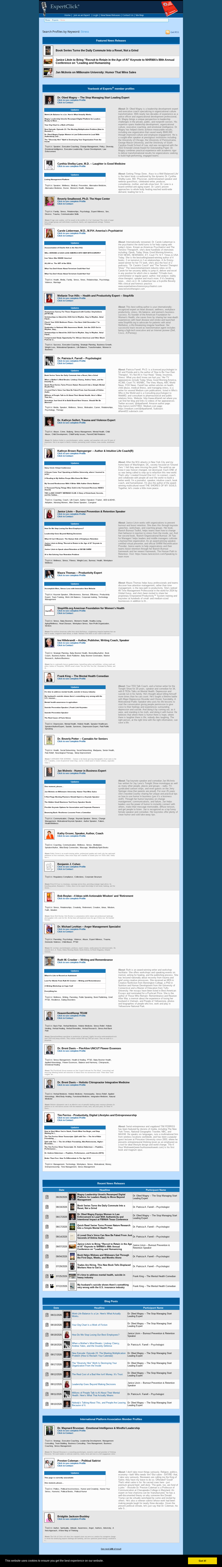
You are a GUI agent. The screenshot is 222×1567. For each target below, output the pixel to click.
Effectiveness (75, 594)
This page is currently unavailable (59, 1478)
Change (71, 818)
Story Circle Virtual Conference (58, 468)
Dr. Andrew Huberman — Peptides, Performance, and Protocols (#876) (74, 1153)
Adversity (107, 1528)
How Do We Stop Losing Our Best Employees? (64, 528)
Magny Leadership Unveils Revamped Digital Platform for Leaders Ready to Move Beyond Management (101, 1197)
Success (57, 345)
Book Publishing (100, 997)
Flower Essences (69, 1062)
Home (68, 15)
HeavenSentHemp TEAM (72, 1013)
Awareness (82, 1528)
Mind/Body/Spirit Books (98, 847)
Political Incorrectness (70, 1489)
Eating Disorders (68, 1000)
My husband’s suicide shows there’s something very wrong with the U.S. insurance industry (103, 1286)
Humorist (55, 1491)
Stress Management (82, 432)
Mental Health (98, 432)
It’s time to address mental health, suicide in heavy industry (70, 692)
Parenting (57, 939)
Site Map (139, 15)
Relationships (73, 211)
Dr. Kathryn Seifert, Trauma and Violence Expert (86, 420)
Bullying (70, 432)
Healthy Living (95, 621)
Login (95, 15)
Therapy (59, 410)
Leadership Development (90, 1441)
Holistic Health (83, 724)
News (82, 280)
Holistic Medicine (85, 1026)
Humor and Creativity (90, 1489)
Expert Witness (97, 211)
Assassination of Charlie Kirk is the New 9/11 (64, 248)
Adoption (48, 502)
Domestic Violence (53, 942)
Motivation (88, 407)
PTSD (75, 942)
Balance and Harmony (88, 1062)
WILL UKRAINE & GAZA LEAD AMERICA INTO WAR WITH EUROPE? (73, 253)
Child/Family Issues (77, 434)
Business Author (59, 656)
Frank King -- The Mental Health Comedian (83, 676)
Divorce (48, 214)
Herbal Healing (59, 1028)
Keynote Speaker (60, 594)
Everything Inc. (51, 991)
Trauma (56, 214)
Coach (65, 500)
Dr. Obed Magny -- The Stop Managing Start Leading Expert (93, 97)
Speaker (57, 147)
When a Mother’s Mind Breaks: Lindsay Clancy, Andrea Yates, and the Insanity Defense (96, 1344)
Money (108, 1164)
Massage (84, 847)
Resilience (55, 1000)
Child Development (59, 434)
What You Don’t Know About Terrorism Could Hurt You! (67, 274)
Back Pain (57, 1026)
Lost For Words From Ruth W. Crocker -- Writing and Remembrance (73, 981)
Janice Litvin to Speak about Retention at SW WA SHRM (68, 549)
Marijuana (89, 188)
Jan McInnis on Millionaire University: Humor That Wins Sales (96, 72)
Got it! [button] (202, 1560)
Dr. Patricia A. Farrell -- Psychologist (79, 358)
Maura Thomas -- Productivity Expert (79, 572)
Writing (65, 997)
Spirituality (64, 1528)
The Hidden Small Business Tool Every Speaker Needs (68, 802)
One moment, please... (54, 786)
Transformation (94, 347)
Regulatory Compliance (63, 877)
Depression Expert (90, 726)
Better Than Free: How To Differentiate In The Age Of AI (68, 1158)
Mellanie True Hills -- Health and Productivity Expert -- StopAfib (95, 295)
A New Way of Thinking (68, 1530)
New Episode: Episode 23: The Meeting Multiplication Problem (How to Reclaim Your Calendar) (99, 1354)
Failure (101, 821)
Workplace (81, 1164)
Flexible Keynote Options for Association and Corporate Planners (72, 807)
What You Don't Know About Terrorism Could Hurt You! (67, 268)
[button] (104, 1561)
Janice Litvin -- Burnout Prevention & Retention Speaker (91, 511)
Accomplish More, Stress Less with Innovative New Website (70, 588)
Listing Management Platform (57, 179)
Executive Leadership (73, 149)
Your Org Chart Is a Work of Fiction (59, 125)
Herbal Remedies (73, 1028)
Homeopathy (89, 1094)
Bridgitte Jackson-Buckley (73, 1516)
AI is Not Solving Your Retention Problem (62, 554)
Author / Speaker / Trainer (91, 500)
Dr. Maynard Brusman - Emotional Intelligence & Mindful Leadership (98, 1428)
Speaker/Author (51, 847)
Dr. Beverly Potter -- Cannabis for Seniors (82, 738)
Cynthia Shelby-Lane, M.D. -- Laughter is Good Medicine (91, 163)
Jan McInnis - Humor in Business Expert (81, 770)
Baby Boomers (66, 621)
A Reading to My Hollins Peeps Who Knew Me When (66, 478)
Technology (70, 1164)
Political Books (67, 1491)
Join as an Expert (82, 15)
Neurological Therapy (64, 753)
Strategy (57, 1441)
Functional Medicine (81, 1096)
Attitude (73, 1528)
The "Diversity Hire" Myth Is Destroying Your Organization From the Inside (94, 1364)
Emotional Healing (52, 1065)
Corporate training (89, 597)
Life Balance (82, 347)
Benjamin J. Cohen (68, 864)
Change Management (89, 147)
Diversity (109, 147)
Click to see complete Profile (71, 100)
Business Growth (104, 345)
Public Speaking (85, 997)
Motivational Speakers (66, 347)
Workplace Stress (80, 623)
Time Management (68, 1167)
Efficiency (94, 594)
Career (97, 407)
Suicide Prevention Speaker (56, 713)
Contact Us (127, 15)
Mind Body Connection (68, 847)
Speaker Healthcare (99, 724)
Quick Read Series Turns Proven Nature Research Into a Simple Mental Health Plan (103, 1226)
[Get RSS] (168, 33)
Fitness (72, 560)
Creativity (77, 907)
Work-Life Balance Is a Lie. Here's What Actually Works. (68, 114)
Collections (79, 877)
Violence (48, 282)
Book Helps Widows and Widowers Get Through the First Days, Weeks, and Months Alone (103, 1256)
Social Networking (67, 750)
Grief (110, 997)
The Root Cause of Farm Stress (58, 718)
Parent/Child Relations (96, 434)
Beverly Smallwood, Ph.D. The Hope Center (83, 198)
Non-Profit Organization (99, 623)
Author (56, 1528)
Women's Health (77, 188)
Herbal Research (89, 1028)
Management (58, 1164)
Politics (56, 1489)
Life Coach (74, 500)
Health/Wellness (51, 823)
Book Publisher (73, 656)
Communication (59, 818)
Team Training (58, 597)
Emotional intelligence (54, 149)
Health (56, 280)
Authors (98, 1528)
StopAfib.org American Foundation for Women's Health (90, 608)
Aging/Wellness (51, 623)
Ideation (53, 910)
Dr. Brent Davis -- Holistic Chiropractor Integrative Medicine (93, 1082)
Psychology (85, 211)
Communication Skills (70, 214)
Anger (91, 1528)
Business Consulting (76, 1443)
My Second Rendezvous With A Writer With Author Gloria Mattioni (72, 483)
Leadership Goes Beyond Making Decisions (63, 534)
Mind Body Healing (63, 1096)
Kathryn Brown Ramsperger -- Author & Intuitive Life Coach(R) (95, 450)
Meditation (97, 845)
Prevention (83, 185)
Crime (62, 432)
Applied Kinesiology (53, 1062)
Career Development (92, 149)
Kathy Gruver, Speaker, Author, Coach (80, 833)
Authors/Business (62, 658)
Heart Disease (65, 623)
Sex (107, 211)
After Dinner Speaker (78, 502)
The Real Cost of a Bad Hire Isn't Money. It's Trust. (97, 1374)
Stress (63, 211)
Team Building (61, 1443)
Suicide (69, 726)
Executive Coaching (70, 147)
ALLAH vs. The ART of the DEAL (58, 263)
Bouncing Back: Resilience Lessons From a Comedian (68, 812)
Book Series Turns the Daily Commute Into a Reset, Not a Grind (97, 50)
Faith (47, 910)
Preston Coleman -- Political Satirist (79, 1460)
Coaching (57, 500)
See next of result (111, 1549)
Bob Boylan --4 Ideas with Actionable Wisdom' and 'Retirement (95, 895)
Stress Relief (99, 1026)
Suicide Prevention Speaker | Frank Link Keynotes (66, 707)
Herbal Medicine (70, 1026)
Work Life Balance (72, 597)
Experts (55, 20)
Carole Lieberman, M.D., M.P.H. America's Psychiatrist (90, 230)
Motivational (99, 1164)
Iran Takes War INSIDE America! (58, 258)
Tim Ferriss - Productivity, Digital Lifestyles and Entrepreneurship (97, 1115)
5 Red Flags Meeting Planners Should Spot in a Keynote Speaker (72, 797)
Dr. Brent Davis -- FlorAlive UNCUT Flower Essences (89, 1048)
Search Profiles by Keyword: (61, 32)
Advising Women (61, 502)
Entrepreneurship (52, 1167)
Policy (102, 147)
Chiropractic (104, 1062)
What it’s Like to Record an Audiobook (61, 975)
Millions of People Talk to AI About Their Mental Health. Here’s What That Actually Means (96, 1394)
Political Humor (80, 1491)
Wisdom (111, 907)
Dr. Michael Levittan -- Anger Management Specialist (89, 926)
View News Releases (110, 15)
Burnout (92, 560)
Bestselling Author (96, 653)
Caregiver (92, 502)
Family (56, 211)
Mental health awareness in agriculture (61, 702)
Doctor (66, 188)
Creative (96, 907)
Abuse (56, 432)
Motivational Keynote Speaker (69, 821)
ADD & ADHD (109, 500)
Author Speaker (90, 821)
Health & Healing (79, 1060)
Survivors (77, 726)
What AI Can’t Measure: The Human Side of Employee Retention (71, 539)
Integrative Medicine (99, 1096)
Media (62, 280)
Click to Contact (65, 102)
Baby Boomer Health (78, 653)
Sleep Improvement (83, 753)
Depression (58, 724)
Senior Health (108, 750)
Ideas (103, 907)
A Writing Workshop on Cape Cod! (59, 986)
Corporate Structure (93, 877)
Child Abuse (67, 942)
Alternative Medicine (97, 185)
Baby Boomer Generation (91, 656)
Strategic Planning (88, 345)
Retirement (87, 907)
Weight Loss (50, 347)
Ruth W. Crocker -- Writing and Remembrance (85, 959)
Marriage (57, 282)
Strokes (48, 626)
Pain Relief (49, 753)
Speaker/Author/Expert (54, 726)
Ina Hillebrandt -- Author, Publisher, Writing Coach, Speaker (93, 640)
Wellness (66, 185)
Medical (74, 185)
